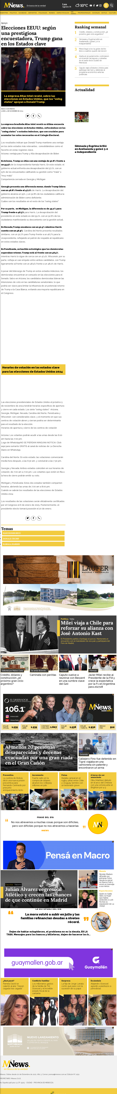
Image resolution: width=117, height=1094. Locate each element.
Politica (13, 13)
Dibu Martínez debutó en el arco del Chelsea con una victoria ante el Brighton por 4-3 (102, 784)
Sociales (96, 13)
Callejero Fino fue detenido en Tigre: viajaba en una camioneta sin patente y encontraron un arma (97, 763)
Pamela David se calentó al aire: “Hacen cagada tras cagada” (13, 986)
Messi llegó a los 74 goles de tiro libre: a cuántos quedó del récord (92, 50)
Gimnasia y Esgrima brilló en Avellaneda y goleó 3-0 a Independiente (90, 41)
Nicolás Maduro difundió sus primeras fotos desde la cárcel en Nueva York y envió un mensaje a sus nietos (106, 880)
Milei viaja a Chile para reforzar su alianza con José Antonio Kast (87, 628)
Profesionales (84, 13)
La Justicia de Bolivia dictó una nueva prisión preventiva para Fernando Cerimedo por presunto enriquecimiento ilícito (14, 784)
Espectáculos (63, 13)
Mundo (52, 13)
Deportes (32, 13)
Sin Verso (73, 12)
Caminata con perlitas (43, 674)
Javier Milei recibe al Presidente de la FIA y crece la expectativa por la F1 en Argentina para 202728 (101, 680)
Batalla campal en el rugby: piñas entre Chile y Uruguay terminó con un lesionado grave (72, 781)
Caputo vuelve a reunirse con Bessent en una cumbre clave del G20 (72, 679)
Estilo (104, 13)
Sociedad (23, 13)
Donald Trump (11, 538)
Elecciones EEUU (12, 533)
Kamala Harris (11, 544)
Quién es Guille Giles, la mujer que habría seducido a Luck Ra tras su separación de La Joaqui (106, 900)
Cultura (112, 13)
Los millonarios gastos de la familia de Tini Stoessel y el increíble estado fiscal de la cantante (42, 988)
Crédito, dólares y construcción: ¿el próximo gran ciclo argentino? (93, 33)
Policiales (43, 13)
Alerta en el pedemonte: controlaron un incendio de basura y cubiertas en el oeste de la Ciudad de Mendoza (94, 59)
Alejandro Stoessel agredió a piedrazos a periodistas (101, 986)
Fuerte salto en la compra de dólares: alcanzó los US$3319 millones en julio (42, 781)
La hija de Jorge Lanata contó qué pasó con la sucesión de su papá (72, 986)
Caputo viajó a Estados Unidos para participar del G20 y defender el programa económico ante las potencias (93, 71)
